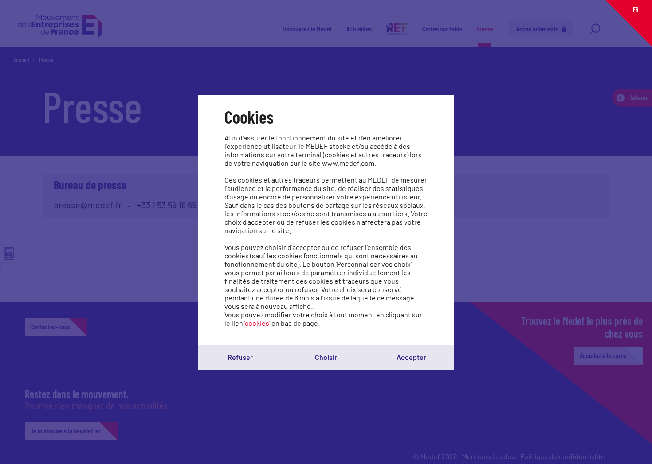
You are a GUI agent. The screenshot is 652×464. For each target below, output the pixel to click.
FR (635, 9)
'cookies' (257, 323)
